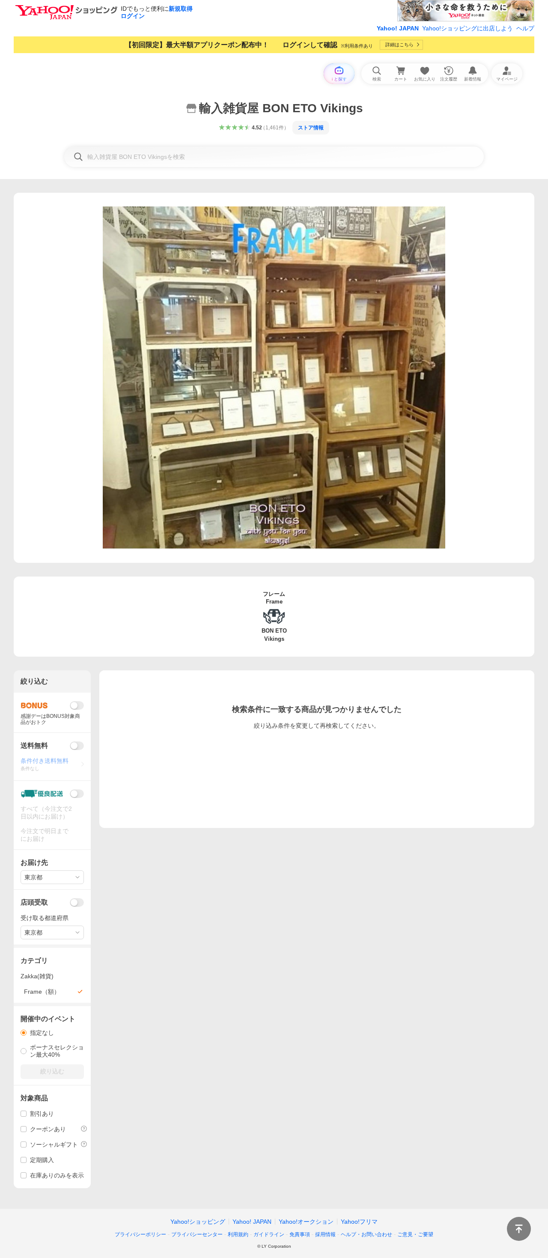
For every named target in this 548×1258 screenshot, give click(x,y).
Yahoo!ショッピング (197, 1221)
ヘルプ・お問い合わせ (366, 1234)
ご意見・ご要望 (415, 1234)
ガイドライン (268, 1234)
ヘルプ (525, 28)
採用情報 (325, 1234)
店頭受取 (34, 902)
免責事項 (299, 1234)
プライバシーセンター (197, 1234)
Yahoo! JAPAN (398, 28)
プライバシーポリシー (140, 1234)
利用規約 (238, 1234)
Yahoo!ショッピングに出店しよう (467, 28)
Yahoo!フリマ (359, 1221)
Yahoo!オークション (306, 1221)
